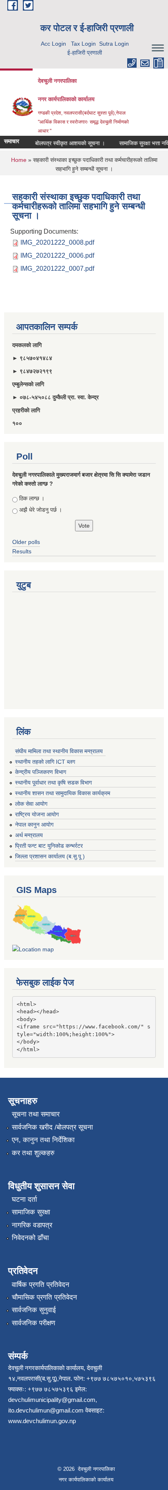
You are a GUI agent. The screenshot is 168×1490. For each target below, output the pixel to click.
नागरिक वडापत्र (32, 1225)
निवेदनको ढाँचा (30, 1238)
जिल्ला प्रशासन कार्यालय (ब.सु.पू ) (50, 856)
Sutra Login (114, 43)
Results (21, 551)
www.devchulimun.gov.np (42, 1420)
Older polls (26, 542)
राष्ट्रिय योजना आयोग (37, 814)
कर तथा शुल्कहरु (33, 1153)
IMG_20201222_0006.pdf (57, 255)
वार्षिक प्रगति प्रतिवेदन (40, 1285)
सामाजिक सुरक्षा (31, 1212)
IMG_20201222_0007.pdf (57, 268)
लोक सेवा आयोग (31, 803)
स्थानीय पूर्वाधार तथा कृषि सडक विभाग (53, 782)
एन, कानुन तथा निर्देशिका (43, 1140)
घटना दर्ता (24, 1199)
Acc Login (53, 43)
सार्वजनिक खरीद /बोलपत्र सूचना (52, 1127)
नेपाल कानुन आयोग (34, 824)
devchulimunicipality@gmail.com (51, 1399)
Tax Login (83, 43)
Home (19, 160)
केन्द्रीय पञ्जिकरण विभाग (40, 772)
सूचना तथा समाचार (36, 1114)
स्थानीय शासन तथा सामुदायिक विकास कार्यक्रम (62, 793)
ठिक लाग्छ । (31, 498)
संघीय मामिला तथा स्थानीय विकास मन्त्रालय (59, 751)
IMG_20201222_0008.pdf (57, 242)
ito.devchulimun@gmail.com (46, 1410)
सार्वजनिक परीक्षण (33, 1323)
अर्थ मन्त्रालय (29, 835)
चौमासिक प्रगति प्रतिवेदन (44, 1297)
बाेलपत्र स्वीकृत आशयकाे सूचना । (66, 143)
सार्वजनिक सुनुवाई (34, 1310)
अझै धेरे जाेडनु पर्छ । (40, 509)
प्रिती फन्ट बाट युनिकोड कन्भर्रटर (49, 845)
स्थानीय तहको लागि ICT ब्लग (45, 761)
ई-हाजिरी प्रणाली (84, 52)
